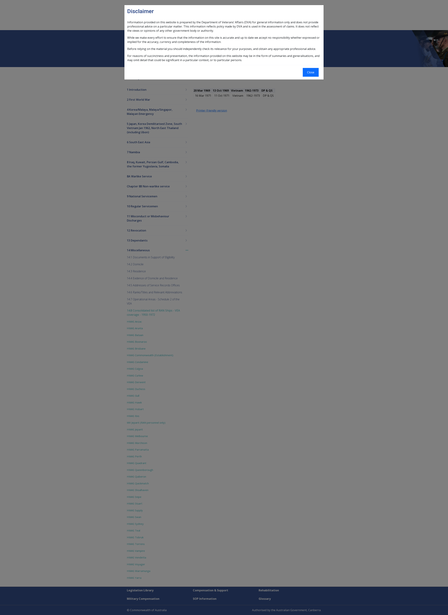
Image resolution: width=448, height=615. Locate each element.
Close (310, 72)
